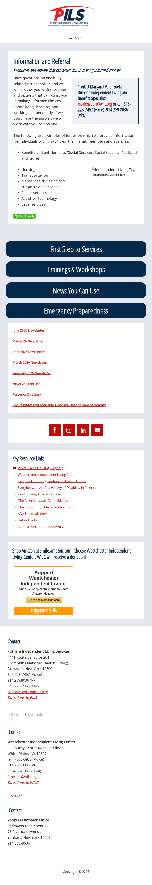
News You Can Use (76, 290)
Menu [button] (79, 38)
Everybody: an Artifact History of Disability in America (57, 487)
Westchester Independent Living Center (47, 474)
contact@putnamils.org (28, 691)
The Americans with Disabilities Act (43, 500)
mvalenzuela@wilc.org (95, 103)
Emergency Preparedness (76, 310)
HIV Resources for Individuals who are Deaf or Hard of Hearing (59, 405)
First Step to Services (76, 249)
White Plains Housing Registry (40, 468)
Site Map (15, 796)
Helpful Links (27, 520)
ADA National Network (35, 513)
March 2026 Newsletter (29, 362)
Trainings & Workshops (76, 269)
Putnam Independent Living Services (76, 16)
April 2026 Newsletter (28, 352)
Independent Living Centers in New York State (52, 481)
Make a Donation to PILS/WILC (41, 527)
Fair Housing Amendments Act (40, 494)
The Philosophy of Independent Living (46, 507)
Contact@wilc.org (22, 776)
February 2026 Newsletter (31, 373)
